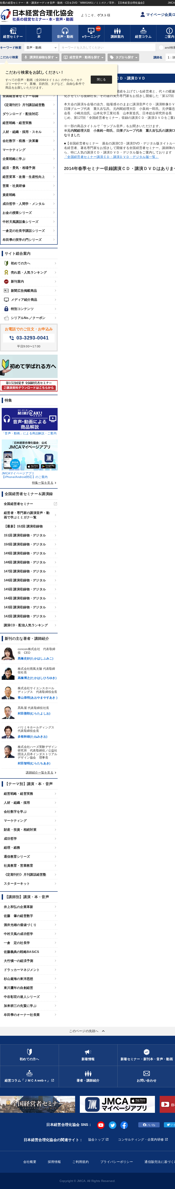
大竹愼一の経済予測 (18, 961)
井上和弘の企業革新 (18, 907)
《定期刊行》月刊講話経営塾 (24, 105)
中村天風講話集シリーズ (20, 221)
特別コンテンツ (22, 309)
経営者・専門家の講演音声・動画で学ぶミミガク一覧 (27, 515)
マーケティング (14, 150)
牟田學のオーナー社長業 (22, 1014)
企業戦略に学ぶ (14, 159)
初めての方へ (21, 263)
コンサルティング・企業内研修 (141, 1139)
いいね (150, 1124)
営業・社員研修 (14, 186)
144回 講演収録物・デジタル (25, 598)
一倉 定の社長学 (17, 943)
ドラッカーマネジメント (22, 970)
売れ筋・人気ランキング (29, 272)
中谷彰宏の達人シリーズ (22, 997)
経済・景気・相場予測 (19, 168)
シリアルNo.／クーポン (28, 318)
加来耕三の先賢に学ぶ (20, 1005)
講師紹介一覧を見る (42, 772)
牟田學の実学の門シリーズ (22, 239)
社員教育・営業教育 (18, 865)
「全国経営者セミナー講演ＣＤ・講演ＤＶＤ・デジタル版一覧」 (111, 157)
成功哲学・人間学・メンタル (24, 203)
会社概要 (29, 1162)
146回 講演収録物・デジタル (25, 580)
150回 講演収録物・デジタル (25, 544)
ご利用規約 (80, 1162)
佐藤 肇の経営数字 (18, 916)
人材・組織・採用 (17, 802)
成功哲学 (10, 838)
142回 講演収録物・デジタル (25, 616)
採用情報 (54, 1162)
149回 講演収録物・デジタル (25, 553)
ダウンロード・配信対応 (20, 114)
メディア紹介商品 (20, 299)
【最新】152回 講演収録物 (23, 526)
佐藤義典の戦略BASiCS (21, 952)
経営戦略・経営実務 (17, 123)
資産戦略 (9, 194)
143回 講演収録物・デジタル (25, 607)
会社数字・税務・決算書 (20, 141)
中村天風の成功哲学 (18, 934)
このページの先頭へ (87, 1031)
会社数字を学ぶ (15, 811)
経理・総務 (12, 847)
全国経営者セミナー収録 (20, 96)
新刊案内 (17, 281)
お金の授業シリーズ (17, 212)
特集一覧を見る (45, 482)
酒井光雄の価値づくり (20, 925)
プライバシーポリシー (116, 1162)
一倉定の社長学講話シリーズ (24, 230)
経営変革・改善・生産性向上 (24, 177)
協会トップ (96, 1139)
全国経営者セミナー (18, 504)
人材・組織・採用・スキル (22, 132)
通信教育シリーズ (17, 856)
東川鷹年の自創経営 (18, 988)
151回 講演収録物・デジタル (25, 535)
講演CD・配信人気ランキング (26, 625)
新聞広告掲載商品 (24, 290)
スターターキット (17, 883)
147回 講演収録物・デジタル (25, 571)
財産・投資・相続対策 (20, 829)
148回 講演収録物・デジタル (25, 562)
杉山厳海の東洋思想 (18, 979)
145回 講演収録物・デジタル (25, 589)
